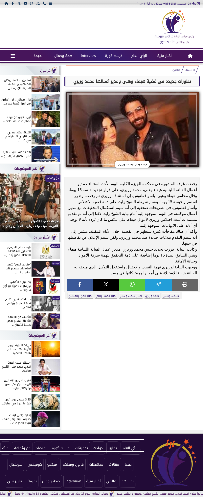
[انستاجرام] (32, 3)
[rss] (38, 3)
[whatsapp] (132, 285)
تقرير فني (14, 481)
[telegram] (158, 285)
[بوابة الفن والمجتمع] (174, 22)
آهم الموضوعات (26, 168)
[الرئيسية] (6, 3)
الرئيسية (190, 70)
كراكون (176, 70)
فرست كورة (114, 55)
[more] (51, 3)
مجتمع (52, 464)
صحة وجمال (63, 55)
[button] (8, 204)
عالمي (111, 481)
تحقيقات (81, 448)
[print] (185, 285)
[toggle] (12, 55)
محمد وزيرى (152, 296)
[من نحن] (44, 3)
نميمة (38, 55)
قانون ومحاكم (73, 464)
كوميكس (35, 464)
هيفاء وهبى (171, 296)
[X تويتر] (19, 3)
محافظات (96, 464)
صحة (128, 464)
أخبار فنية (164, 55)
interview (88, 55)
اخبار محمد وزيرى (106, 296)
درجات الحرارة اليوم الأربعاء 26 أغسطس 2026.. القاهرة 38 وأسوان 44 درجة (75, 493)
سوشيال (15, 464)
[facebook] (80, 285)
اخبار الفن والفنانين (80, 296)
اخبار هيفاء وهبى (131, 296)
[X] (106, 285)
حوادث (98, 448)
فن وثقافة (22, 448)
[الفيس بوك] (13, 3)
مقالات (114, 464)
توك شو (128, 481)
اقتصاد (41, 448)
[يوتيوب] (25, 3)
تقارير (112, 448)
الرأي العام (139, 55)
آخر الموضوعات (39, 335)
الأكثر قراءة (42, 237)
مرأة (5, 448)
